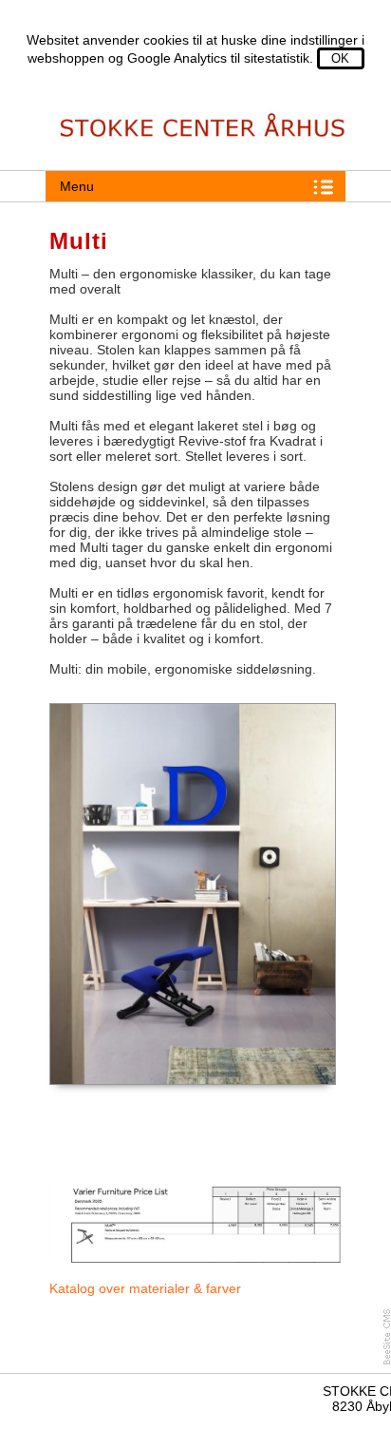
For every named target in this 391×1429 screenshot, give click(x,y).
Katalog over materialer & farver (145, 1288)
